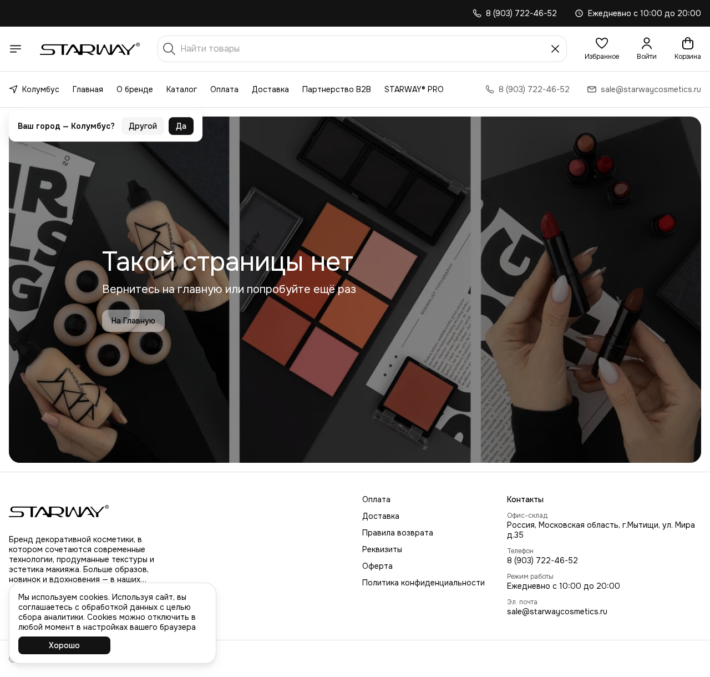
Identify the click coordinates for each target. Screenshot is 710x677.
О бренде (134, 89)
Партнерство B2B (336, 89)
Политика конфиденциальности (423, 583)
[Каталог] (15, 48)
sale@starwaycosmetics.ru (557, 612)
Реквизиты (382, 549)
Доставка (270, 89)
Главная (88, 89)
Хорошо (64, 645)
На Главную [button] (133, 321)
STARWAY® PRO (414, 89)
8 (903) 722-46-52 (542, 560)
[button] (602, 49)
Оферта (377, 566)
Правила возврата (397, 533)
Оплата (224, 89)
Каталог (181, 89)
